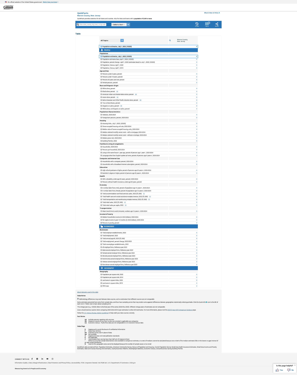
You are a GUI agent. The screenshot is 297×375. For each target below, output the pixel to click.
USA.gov (133, 363)
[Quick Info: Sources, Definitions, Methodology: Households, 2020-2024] (101, 147)
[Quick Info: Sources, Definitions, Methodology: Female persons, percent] (101, 83)
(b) (121, 106)
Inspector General (91, 363)
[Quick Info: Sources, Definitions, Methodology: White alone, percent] (101, 88)
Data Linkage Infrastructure (38, 363)
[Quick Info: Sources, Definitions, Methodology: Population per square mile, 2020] (101, 274)
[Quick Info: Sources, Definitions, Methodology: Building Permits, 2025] (101, 141)
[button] (197, 24)
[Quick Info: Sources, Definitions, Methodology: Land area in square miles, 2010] (101, 283)
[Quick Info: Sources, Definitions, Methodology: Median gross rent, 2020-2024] (101, 138)
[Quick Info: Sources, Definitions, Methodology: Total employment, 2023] (101, 236)
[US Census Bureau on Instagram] (52, 359)
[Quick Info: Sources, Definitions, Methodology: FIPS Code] (101, 286)
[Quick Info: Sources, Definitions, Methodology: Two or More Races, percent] (101, 103)
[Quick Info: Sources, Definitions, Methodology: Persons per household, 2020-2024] (101, 150)
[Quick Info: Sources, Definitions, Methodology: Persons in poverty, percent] (101, 223)
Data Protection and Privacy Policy (59, 363)
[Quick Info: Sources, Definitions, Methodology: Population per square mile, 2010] (101, 277)
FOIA (82, 363)
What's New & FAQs (211, 13)
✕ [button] (295, 365)
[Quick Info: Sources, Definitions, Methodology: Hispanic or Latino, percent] (101, 106)
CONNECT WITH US (22, 359)
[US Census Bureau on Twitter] (37, 359)
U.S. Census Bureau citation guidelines (96, 313)
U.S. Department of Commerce (118, 363)
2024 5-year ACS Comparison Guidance (180, 310)
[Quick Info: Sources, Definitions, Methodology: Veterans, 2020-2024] (101, 115)
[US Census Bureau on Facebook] (32, 359)
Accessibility (76, 363)
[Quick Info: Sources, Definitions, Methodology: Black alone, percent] (101, 91)
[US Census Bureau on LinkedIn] (42, 359)
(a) (117, 91)
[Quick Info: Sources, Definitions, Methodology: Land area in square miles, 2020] (101, 280)
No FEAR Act (102, 363)
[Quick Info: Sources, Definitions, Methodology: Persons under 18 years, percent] (101, 77)
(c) (144, 194)
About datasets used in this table (87, 292)
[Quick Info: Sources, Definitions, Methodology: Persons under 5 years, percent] (101, 74)
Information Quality (21, 363)
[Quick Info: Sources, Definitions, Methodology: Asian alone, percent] (101, 97)
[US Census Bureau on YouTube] (47, 359)
